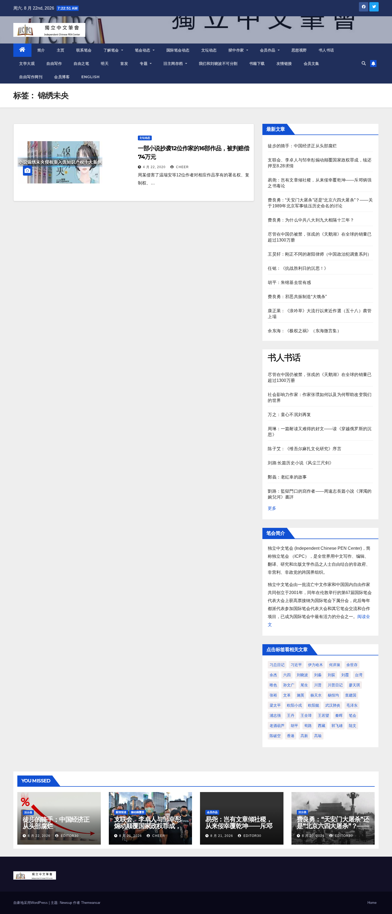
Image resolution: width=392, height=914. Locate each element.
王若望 (323, 715)
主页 (61, 50)
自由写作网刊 (30, 76)
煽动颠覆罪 (137, 812)
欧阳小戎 (294, 705)
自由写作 (54, 63)
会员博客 (62, 76)
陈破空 (275, 736)
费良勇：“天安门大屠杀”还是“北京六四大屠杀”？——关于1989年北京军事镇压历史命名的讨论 (333, 829)
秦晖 (339, 715)
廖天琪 (354, 685)
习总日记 (277, 665)
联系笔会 (84, 50)
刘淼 (318, 675)
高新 (304, 736)
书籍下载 (257, 63)
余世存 (352, 665)
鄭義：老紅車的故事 (287, 477)
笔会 (352, 715)
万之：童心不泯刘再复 (289, 414)
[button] (364, 63)
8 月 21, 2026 (130, 836)
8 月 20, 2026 (313, 836)
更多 (272, 508)
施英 (300, 695)
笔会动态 (143, 50)
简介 (41, 50)
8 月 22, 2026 (39, 836)
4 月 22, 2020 (154, 167)
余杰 (273, 675)
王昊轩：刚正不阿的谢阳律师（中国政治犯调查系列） (319, 254)
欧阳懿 (313, 705)
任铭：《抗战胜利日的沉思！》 (298, 268)
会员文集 (311, 63)
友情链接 (284, 63)
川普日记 (335, 685)
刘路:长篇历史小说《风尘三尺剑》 (301, 463)
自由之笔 (81, 63)
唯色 (273, 685)
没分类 (28, 812)
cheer (182, 167)
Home (372, 903)
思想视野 (299, 50)
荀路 (308, 725)
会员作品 (268, 50)
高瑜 (318, 736)
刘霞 (345, 675)
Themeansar (90, 903)
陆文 (352, 725)
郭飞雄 (337, 725)
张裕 (273, 695)
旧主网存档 (173, 63)
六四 (287, 675)
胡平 (294, 725)
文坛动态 (209, 50)
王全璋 (306, 715)
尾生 (304, 685)
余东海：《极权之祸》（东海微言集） (304, 331)
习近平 (296, 665)
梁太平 (275, 705)
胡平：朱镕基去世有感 (289, 282)
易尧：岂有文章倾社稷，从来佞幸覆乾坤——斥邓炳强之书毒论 (238, 825)
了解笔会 (111, 50)
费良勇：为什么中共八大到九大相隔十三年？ (311, 220)
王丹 (290, 715)
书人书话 (326, 50)
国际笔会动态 (178, 50)
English (90, 76)
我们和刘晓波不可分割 (218, 63)
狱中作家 (237, 50)
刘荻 (331, 675)
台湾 (358, 675)
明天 (105, 63)
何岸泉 (334, 665)
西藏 (321, 725)
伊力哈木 (315, 665)
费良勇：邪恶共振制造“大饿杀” (297, 296)
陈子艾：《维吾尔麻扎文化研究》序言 (304, 448)
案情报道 (121, 812)
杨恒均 (333, 695)
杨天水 (316, 695)
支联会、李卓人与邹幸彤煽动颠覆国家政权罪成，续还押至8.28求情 (147, 825)
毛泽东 (352, 705)
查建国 (350, 695)
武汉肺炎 (332, 705)
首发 (124, 63)
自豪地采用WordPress (31, 903)
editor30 (69, 836)
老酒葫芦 (277, 725)
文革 (287, 695)
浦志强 (275, 715)
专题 (144, 63)
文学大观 (27, 63)
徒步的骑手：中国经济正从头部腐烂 (302, 146)
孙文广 (288, 685)
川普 (318, 685)
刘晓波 (302, 675)
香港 (290, 736)
